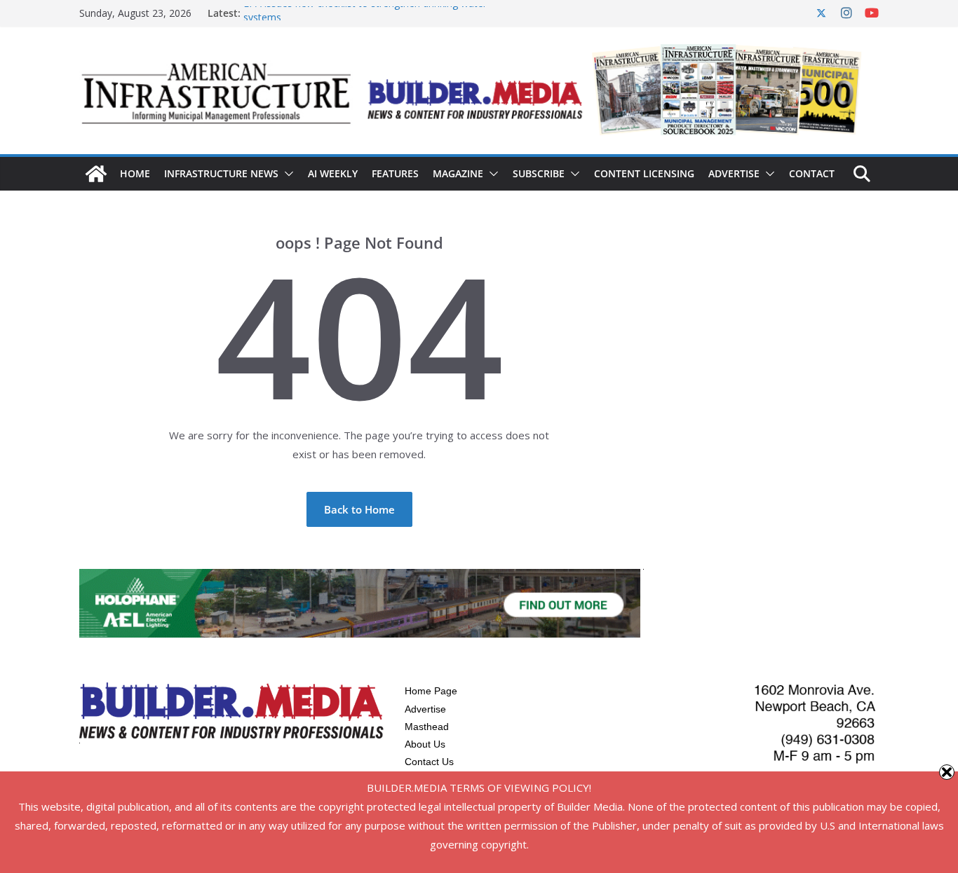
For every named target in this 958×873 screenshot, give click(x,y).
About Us (425, 744)
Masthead (427, 726)
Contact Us (429, 761)
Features (395, 173)
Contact (812, 173)
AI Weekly (333, 173)
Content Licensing (644, 173)
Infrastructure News (221, 173)
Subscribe (539, 173)
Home (135, 173)
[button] (286, 174)
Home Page (431, 690)
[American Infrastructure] (96, 174)
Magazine (458, 173)
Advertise (734, 173)
